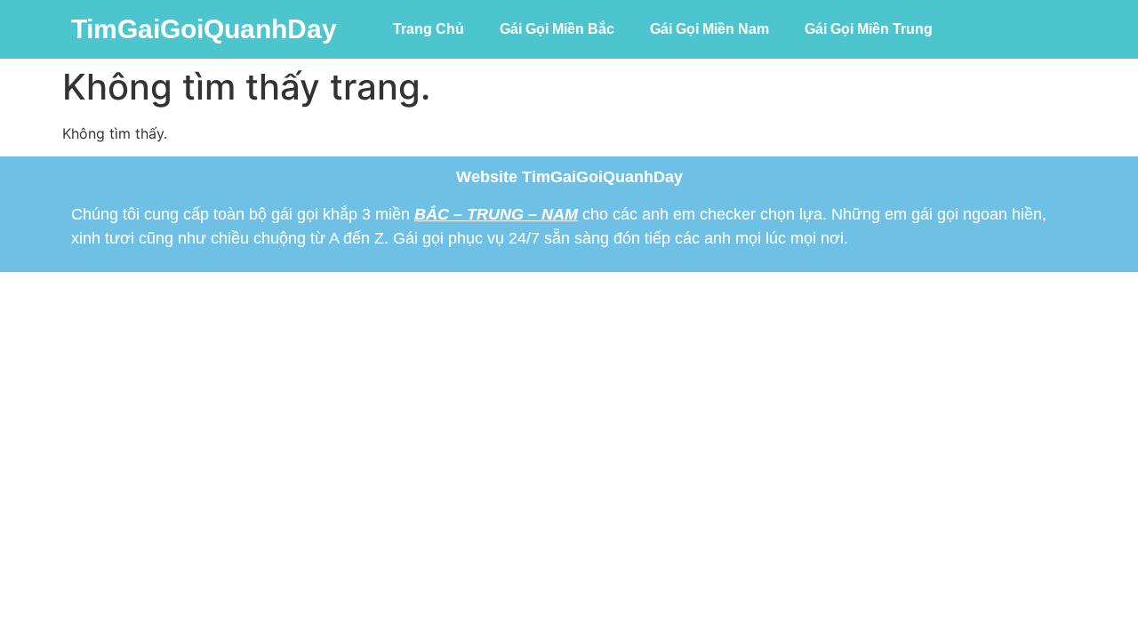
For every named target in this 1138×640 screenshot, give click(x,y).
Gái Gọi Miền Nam (709, 28)
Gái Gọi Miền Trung (869, 28)
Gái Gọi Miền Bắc (557, 28)
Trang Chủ (428, 28)
